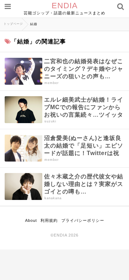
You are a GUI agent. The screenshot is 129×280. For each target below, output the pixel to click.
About (31, 220)
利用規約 (49, 220)
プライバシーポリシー (82, 220)
